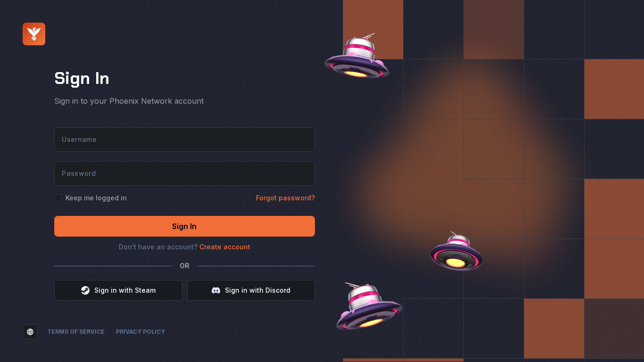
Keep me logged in (96, 198)
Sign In (185, 226)
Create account (224, 247)
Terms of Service (76, 331)
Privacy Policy (140, 331)
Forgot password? (285, 198)
